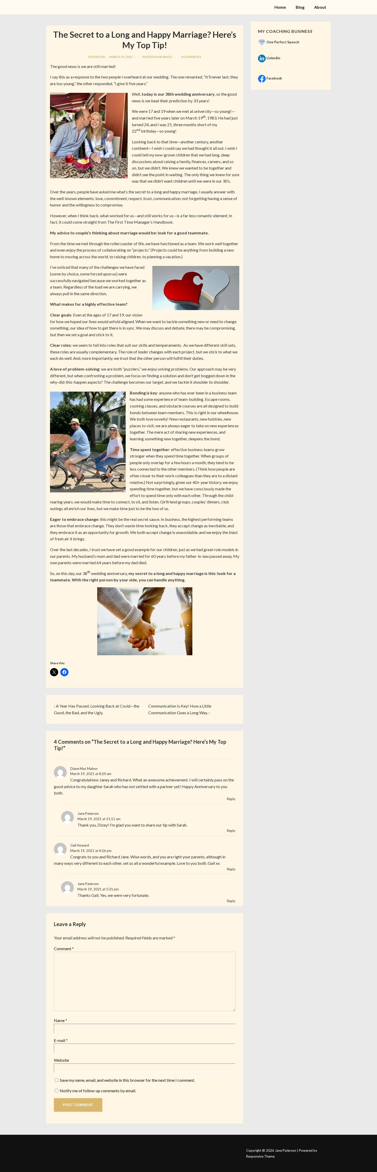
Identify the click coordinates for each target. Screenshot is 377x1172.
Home (280, 7)
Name (59, 1020)
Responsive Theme (260, 1156)
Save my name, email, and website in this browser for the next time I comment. (127, 1080)
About (320, 7)
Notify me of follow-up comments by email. (98, 1090)
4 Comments (191, 57)
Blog (300, 7)
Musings (165, 57)
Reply (231, 799)
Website (61, 1060)
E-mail (59, 1040)
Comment (64, 948)
